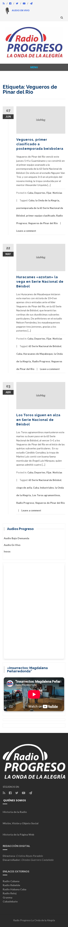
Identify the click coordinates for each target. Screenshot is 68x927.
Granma (7, 897)
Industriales (47, 487)
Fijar (48, 192)
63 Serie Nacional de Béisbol (44, 346)
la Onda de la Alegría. (47, 200)
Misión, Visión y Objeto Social (20, 823)
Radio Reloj (10, 893)
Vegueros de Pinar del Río (43, 223)
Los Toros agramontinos (46, 495)
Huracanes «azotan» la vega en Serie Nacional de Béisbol (39, 281)
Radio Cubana (11, 881)
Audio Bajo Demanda (16, 538)
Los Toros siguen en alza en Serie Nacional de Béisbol (38, 419)
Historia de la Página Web (18, 834)
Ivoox (7, 551)
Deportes (39, 192)
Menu (34, 67)
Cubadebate (10, 901)
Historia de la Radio (15, 811)
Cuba (30, 192)
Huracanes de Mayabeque (38, 353)
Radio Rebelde (11, 885)
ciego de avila (24, 487)
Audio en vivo (12, 544)
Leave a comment (26, 230)
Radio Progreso (41, 361)
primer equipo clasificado (40, 215)
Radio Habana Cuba (14, 889)
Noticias (57, 192)
